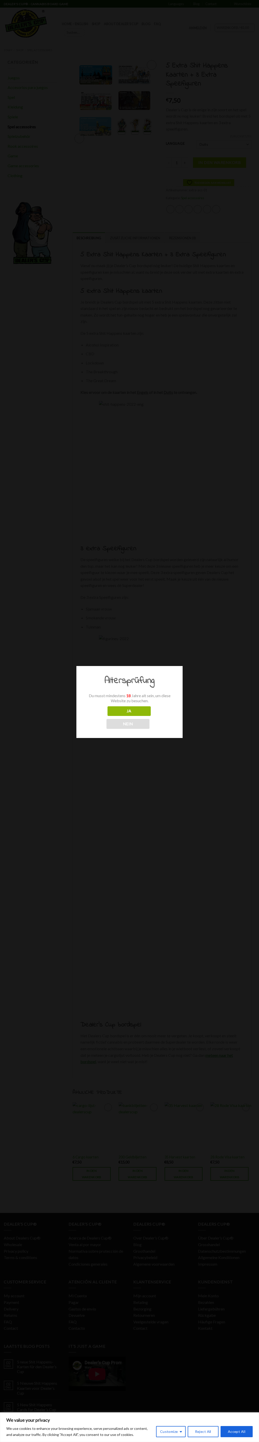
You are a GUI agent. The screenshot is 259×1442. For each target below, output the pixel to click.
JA (129, 711)
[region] (129, 1427)
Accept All (236, 1431)
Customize (169, 1431)
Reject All (203, 1431)
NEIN (128, 724)
